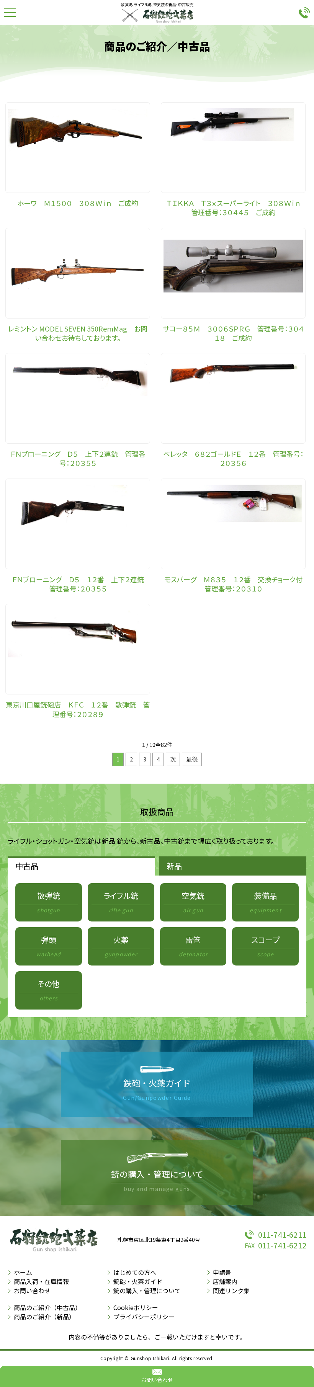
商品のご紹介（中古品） (47, 1307)
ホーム (23, 1272)
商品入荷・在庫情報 (41, 1281)
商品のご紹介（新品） (44, 1316)
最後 (192, 759)
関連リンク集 (231, 1290)
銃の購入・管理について (147, 1290)
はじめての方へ (134, 1272)
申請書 (222, 1272)
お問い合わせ (157, 1380)
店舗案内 (225, 1281)
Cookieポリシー (135, 1307)
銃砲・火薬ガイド (137, 1281)
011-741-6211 (282, 1234)
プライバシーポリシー (144, 1316)
